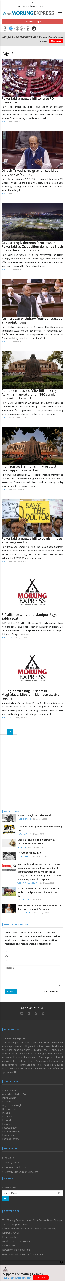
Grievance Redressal (15, 1167)
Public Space (24, 819)
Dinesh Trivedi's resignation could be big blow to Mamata (30, 172)
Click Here (56, 41)
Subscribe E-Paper (32, 21)
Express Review (10, 1138)
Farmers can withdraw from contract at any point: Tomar (32, 320)
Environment (8, 1135)
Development (9, 1108)
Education (7, 1123)
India (4, 122)
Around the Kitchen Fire (14, 1093)
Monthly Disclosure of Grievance (21, 1171)
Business (7, 1101)
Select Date (9, 1187)
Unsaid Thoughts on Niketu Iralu (34, 815)
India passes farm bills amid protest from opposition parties (29, 468)
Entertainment (25, 913)
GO (5, 1198)
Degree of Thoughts (13, 1105)
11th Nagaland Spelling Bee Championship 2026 (39, 828)
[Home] (29, 12)
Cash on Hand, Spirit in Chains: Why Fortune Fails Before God (36, 841)
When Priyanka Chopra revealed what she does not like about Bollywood (39, 907)
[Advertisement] (32, 771)
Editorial (6, 1120)
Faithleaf (22, 847)
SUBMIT (11, 991)
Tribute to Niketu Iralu (29, 852)
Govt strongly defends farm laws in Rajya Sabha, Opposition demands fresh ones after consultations (32, 246)
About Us (9, 1157)
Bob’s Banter (9, 1097)
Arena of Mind (9, 1090)
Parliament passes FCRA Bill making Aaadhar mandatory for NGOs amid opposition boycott (29, 394)
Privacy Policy (12, 1162)
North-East (7, 638)
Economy (7, 1116)
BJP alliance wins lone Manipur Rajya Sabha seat (30, 616)
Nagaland (22, 834)
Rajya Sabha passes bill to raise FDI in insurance (30, 100)
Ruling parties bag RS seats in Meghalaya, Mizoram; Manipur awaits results (30, 694)
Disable (6, 1112)
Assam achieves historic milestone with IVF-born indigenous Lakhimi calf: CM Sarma (38, 892)
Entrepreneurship (11, 1131)
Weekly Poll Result (27, 883)
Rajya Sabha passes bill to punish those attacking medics (32, 540)
